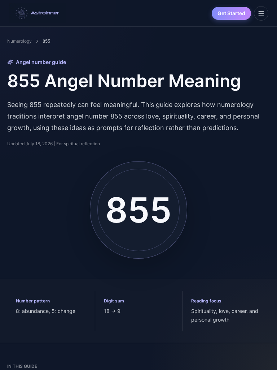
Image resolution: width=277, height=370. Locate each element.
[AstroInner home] (37, 13)
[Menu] (261, 13)
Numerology (19, 41)
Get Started (231, 13)
